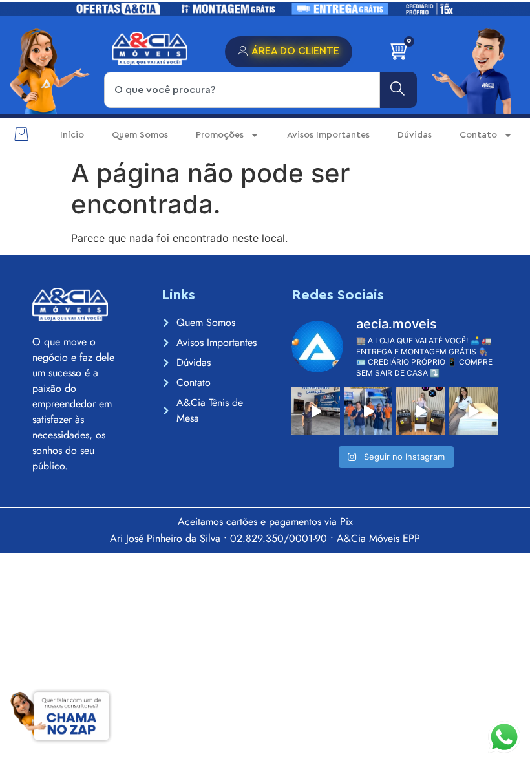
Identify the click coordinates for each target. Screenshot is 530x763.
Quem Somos (140, 135)
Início (72, 135)
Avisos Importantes (328, 135)
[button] (21, 135)
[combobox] (242, 90)
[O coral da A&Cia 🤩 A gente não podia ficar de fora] (368, 411)
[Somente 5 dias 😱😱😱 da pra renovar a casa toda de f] (316, 411)
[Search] (398, 90)
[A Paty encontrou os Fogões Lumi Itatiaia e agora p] (420, 411)
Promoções (220, 135)
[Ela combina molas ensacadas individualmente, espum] (473, 411)
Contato (478, 135)
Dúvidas (415, 135)
